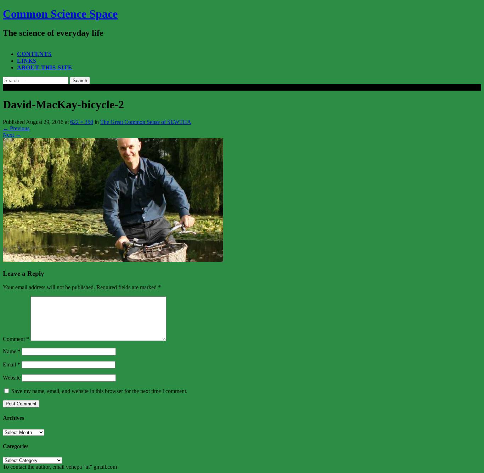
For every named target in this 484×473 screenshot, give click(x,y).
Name (12, 351)
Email (11, 364)
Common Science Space (60, 13)
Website (12, 378)
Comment (16, 339)
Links (26, 61)
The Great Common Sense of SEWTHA (145, 122)
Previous (16, 128)
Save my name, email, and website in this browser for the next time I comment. (99, 391)
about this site (44, 67)
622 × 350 (81, 122)
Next (12, 135)
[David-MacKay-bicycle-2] (113, 260)
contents (34, 54)
